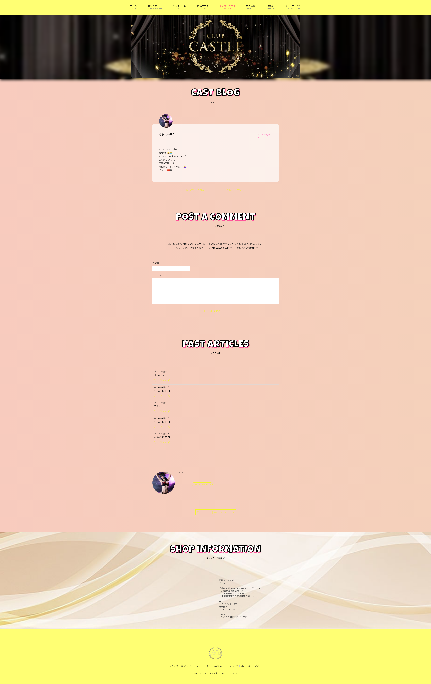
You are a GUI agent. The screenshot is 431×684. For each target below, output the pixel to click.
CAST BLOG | (214, 512)
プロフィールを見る (201, 484)
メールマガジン (254, 666)
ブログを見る (161, 380)
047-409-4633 (229, 604)
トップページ (173, 666)
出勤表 (207, 666)
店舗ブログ (218, 666)
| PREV (195, 189)
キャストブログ (232, 666)
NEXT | (236, 189)
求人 (243, 666)
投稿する (215, 311)
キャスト (198, 666)
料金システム (186, 666)
